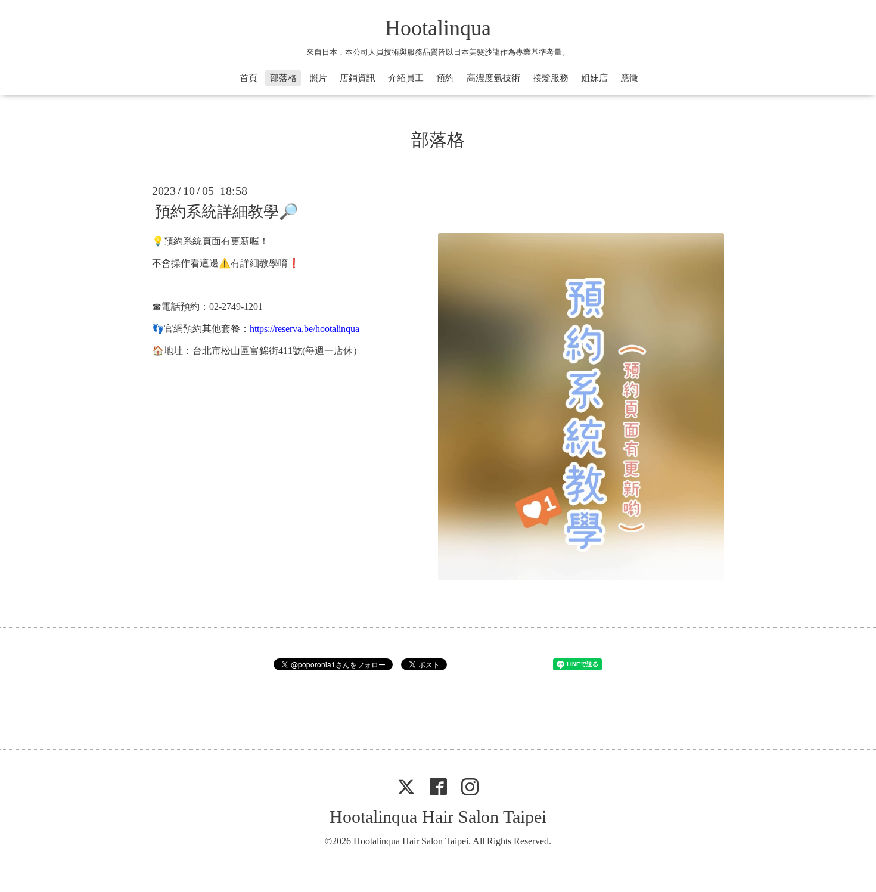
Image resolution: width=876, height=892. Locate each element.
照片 (318, 78)
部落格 (283, 78)
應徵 (629, 78)
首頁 (248, 78)
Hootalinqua (438, 28)
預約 (445, 78)
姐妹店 (594, 78)
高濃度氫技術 (493, 78)
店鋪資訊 (357, 78)
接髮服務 (551, 78)
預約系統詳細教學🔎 (226, 211)
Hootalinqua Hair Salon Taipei (438, 816)
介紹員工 (406, 78)
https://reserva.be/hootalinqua (304, 329)
